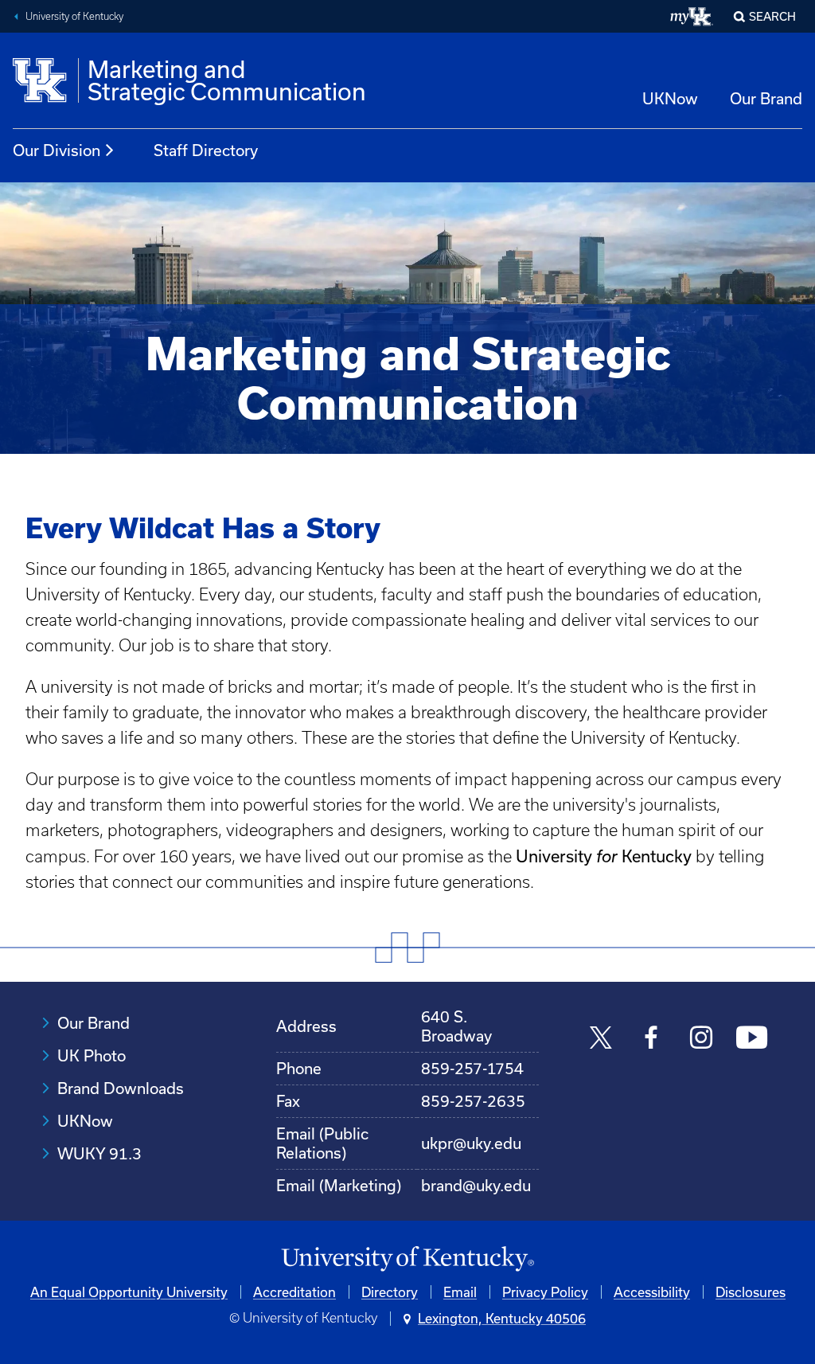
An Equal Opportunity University (129, 1292)
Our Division (56, 150)
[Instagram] (701, 1039)
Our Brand (766, 98)
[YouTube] (752, 1039)
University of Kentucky (74, 16)
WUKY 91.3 (99, 1153)
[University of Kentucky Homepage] (407, 1259)
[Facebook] (651, 1039)
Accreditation (294, 1292)
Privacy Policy (545, 1292)
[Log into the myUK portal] (692, 16)
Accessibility (652, 1292)
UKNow (670, 98)
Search (772, 16)
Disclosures (751, 1292)
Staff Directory (206, 150)
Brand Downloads (120, 1088)
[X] (601, 1039)
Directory (389, 1292)
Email (460, 1292)
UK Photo (91, 1055)
